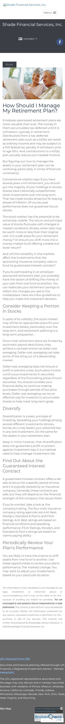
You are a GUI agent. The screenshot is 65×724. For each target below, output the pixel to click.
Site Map (5, 708)
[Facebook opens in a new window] (59, 44)
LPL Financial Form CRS (15, 658)
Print (9, 64)
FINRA (4, 672)
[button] (50, 13)
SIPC (11, 672)
